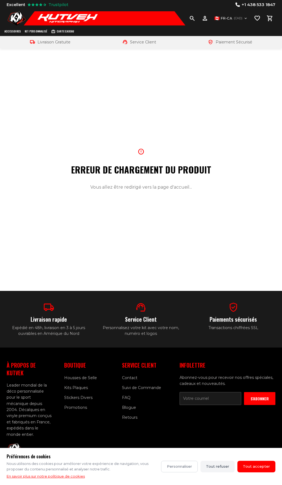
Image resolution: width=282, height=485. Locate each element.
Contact (129, 377)
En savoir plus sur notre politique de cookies (46, 476)
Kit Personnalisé (36, 31)
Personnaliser (179, 466)
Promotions (75, 407)
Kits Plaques (76, 387)
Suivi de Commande (141, 387)
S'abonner (260, 398)
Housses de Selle (80, 377)
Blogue (129, 407)
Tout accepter (256, 466)
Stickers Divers (78, 397)
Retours (129, 417)
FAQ (126, 397)
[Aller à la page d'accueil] (16, 18)
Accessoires (12, 31)
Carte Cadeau (62, 31)
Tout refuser (217, 466)
